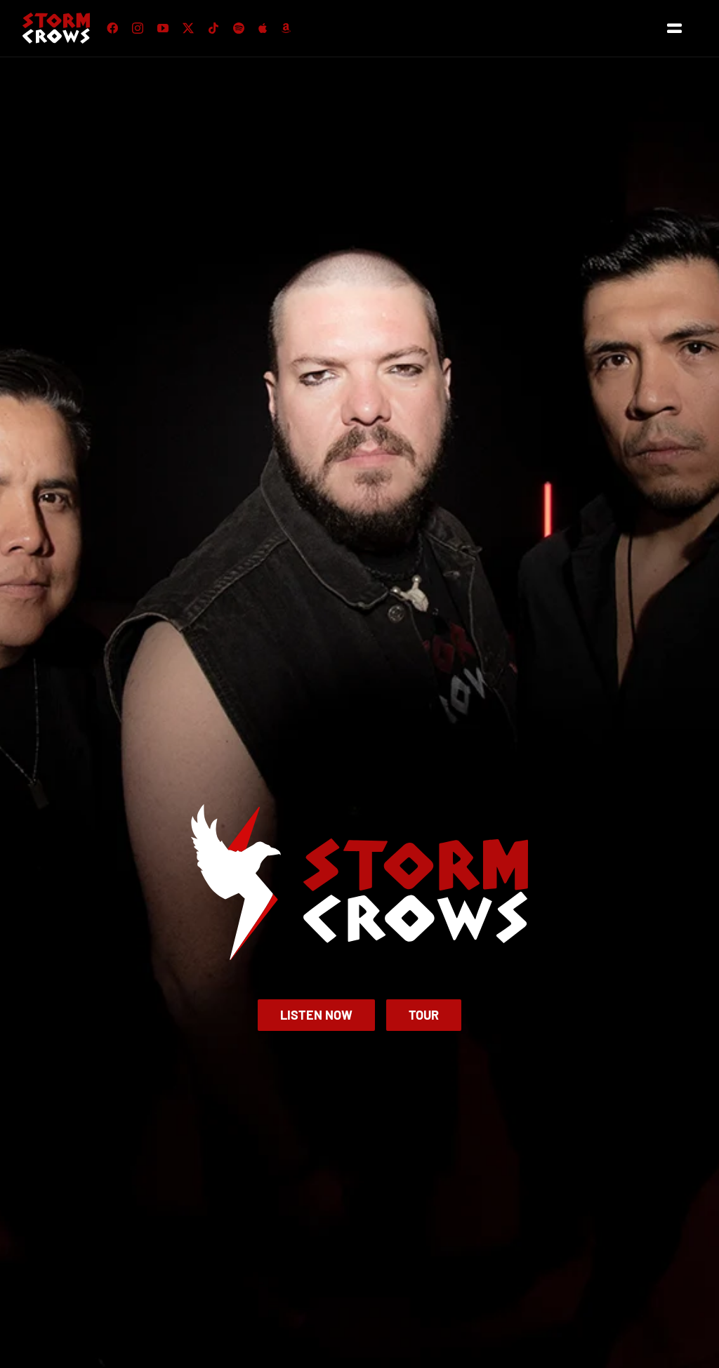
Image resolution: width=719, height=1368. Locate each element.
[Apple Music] (262, 28)
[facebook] (112, 28)
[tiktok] (213, 28)
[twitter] (188, 28)
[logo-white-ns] (56, 18)
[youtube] (163, 28)
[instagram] (137, 28)
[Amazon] (286, 28)
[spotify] (238, 28)
